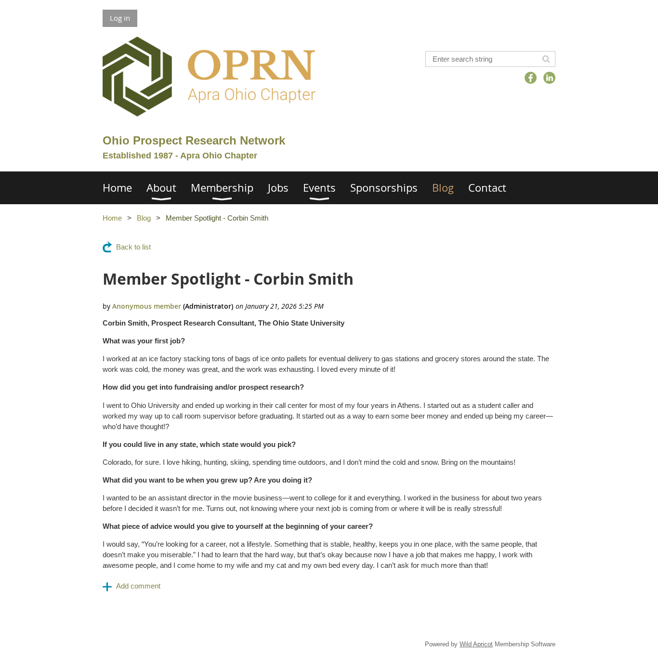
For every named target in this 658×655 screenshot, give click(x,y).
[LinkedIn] (549, 78)
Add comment (138, 586)
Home (112, 218)
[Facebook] (531, 78)
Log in (120, 18)
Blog (144, 218)
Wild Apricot (476, 644)
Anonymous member (146, 306)
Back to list (133, 247)
